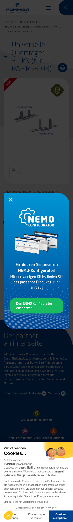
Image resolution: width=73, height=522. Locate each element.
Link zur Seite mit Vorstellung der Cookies (26, 502)
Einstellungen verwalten (36, 516)
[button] (8, 515)
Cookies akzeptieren (61, 516)
